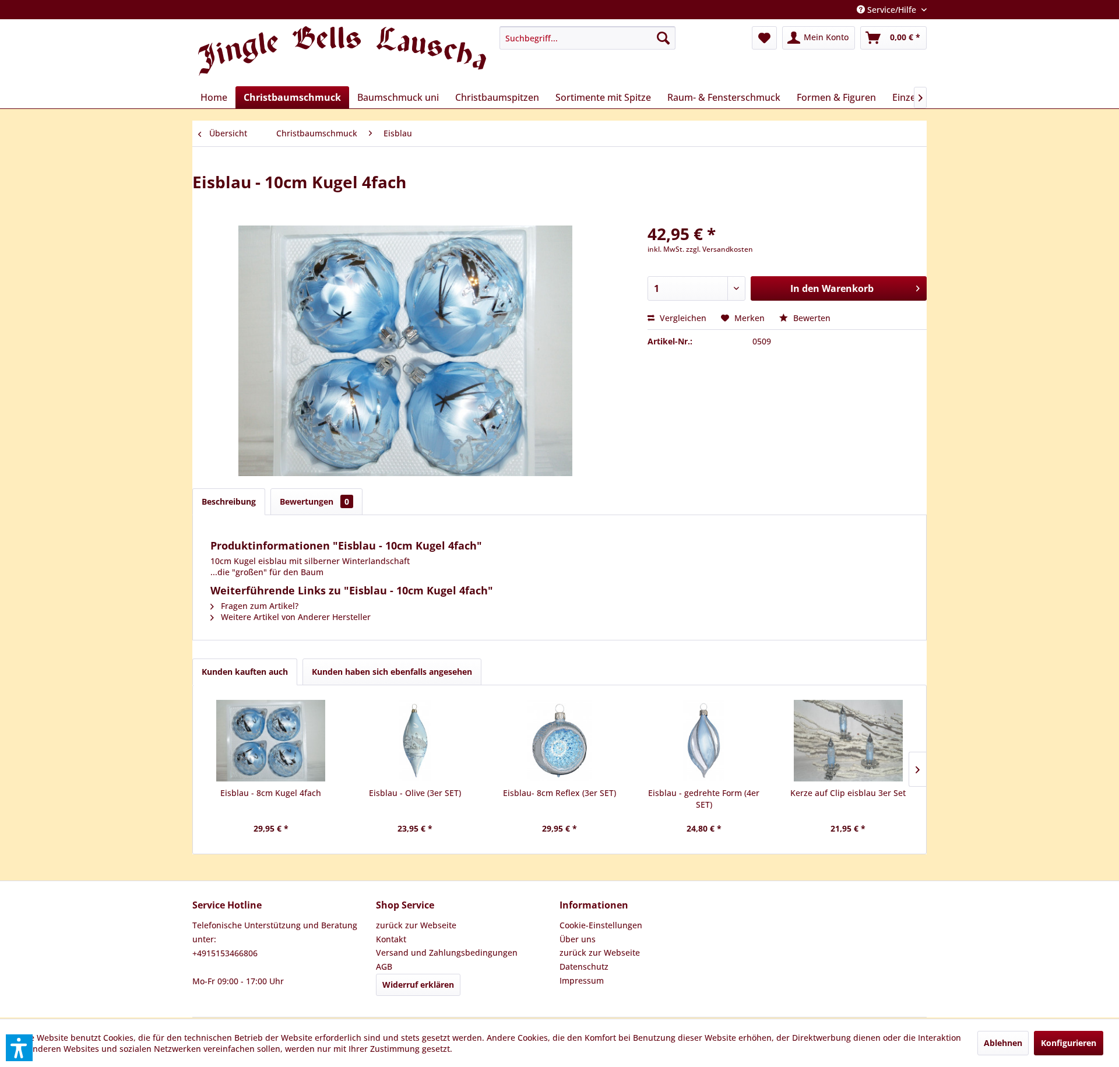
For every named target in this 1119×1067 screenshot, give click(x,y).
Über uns (578, 939)
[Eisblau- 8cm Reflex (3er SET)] (559, 740)
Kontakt (391, 939)
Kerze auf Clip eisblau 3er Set (848, 792)
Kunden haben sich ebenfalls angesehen (392, 671)
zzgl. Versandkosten (719, 249)
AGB (384, 966)
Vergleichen (681, 317)
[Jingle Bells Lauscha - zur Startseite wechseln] (342, 53)
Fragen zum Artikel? (258, 605)
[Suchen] (663, 38)
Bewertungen (314, 501)
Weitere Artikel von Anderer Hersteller (295, 616)
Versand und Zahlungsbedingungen (447, 952)
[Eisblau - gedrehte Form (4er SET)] (704, 740)
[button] (19, 1047)
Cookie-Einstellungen (601, 925)
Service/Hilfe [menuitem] (892, 9)
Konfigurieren (1068, 1042)
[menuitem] (587, 38)
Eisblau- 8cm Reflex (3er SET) (559, 792)
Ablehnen (1003, 1042)
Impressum (582, 980)
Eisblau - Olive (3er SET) (415, 792)
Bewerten (811, 317)
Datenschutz (584, 966)
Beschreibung (229, 501)
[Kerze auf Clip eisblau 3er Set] (848, 740)
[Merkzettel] (764, 38)
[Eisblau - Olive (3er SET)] (415, 740)
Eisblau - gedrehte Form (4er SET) (703, 798)
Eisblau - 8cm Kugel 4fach (270, 792)
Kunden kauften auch (245, 671)
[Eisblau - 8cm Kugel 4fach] (271, 740)
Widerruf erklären (418, 984)
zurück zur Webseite (416, 925)
